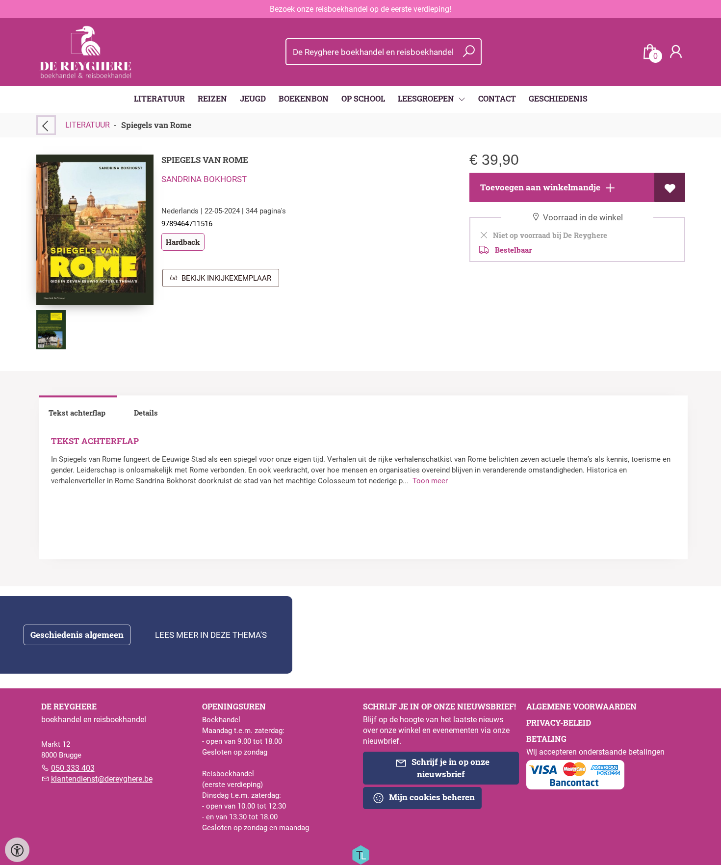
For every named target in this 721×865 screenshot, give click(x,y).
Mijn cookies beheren (431, 797)
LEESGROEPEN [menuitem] (427, 98)
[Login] (676, 51)
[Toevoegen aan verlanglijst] (669, 187)
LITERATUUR (159, 98)
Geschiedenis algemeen (77, 634)
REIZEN (212, 98)
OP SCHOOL (363, 98)
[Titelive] (360, 854)
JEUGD (253, 98)
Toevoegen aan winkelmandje (539, 187)
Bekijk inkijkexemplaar (224, 278)
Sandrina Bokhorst (204, 179)
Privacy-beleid (558, 722)
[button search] (468, 51)
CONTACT (497, 98)
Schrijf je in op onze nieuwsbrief (449, 768)
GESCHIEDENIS (558, 98)
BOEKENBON (304, 98)
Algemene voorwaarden (581, 706)
